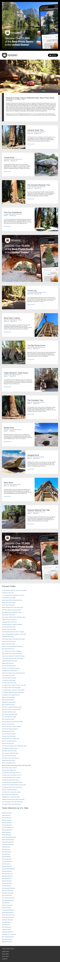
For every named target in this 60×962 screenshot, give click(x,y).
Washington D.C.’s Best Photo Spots (11, 797)
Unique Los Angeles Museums (9, 789)
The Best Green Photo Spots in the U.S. (12, 775)
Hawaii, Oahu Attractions (8, 844)
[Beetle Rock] (46, 434)
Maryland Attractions (7, 866)
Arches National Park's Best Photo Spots (12, 600)
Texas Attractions (6, 922)
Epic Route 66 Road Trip (8, 648)
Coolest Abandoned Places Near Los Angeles (13, 631)
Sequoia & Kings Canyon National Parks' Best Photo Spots (16, 765)
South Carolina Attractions (8, 915)
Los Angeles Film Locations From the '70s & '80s (14, 685)
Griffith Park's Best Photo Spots (9, 660)
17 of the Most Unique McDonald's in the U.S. (13, 595)
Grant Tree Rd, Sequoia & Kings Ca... (36, 131)
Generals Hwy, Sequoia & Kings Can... (13, 159)
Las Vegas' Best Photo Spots (9, 682)
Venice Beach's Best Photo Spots (10, 794)
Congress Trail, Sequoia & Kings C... (36, 402)
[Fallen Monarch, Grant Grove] (46, 379)
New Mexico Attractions (7, 893)
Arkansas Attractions (7, 820)
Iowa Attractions (6, 854)
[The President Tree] (13, 407)
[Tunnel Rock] (46, 164)
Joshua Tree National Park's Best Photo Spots (13, 673)
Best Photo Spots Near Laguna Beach (11, 609)
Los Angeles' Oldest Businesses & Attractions (13, 692)
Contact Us (4, 958)
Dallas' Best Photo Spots (8, 636)
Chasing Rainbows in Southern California (12, 624)
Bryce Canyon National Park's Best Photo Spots (13, 617)
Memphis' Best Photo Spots (9, 702)
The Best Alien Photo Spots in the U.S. (11, 772)
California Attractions (7, 822)
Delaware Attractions (7, 830)
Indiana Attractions (6, 851)
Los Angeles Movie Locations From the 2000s (13, 690)
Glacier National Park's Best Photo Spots (12, 653)
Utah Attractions (6, 924)
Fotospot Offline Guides (19, 99)
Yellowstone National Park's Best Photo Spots (13, 799)
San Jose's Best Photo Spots (9, 755)
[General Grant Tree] (13, 137)
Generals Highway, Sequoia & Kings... (36, 186)
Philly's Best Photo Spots (8, 731)
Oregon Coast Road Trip (8, 724)
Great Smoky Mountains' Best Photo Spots (12, 658)
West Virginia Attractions (8, 936)
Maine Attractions (6, 864)
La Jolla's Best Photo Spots (8, 680)
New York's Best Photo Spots (9, 716)
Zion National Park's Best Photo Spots (11, 804)
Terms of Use (5, 956)
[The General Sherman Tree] (13, 191)
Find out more (30, 144)
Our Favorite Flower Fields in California (11, 726)
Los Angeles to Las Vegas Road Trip (11, 695)
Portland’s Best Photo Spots (9, 736)
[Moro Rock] (46, 489)
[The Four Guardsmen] (46, 219)
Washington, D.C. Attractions (9, 934)
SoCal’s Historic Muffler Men (9, 770)
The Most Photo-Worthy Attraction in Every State (14, 784)
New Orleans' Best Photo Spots (9, 714)
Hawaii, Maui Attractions (8, 842)
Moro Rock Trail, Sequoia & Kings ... (36, 457)
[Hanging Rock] (13, 462)
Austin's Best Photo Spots (8, 605)
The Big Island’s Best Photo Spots (10, 780)
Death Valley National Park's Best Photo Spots (13, 639)
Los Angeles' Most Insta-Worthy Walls (11, 687)
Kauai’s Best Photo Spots (8, 675)
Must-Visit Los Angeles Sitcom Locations (12, 707)
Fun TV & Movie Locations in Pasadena (11, 651)
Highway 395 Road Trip (8, 663)
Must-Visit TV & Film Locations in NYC (11, 709)
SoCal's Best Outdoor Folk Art (9, 767)
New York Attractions (7, 895)
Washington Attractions (7, 932)
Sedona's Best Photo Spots (8, 763)
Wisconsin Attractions (7, 939)
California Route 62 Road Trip (9, 619)
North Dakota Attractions (8, 900)
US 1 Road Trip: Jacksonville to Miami (11, 792)
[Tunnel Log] (13, 297)
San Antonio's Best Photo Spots (10, 748)
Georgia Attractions (6, 834)
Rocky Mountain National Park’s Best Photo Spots (14, 746)
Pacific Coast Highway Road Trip (10, 729)
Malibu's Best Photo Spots (8, 697)
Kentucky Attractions (7, 859)
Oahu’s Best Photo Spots (8, 719)
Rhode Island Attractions (8, 912)
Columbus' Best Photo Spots (9, 629)
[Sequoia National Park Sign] (13, 516)
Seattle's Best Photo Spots (8, 760)
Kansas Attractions (6, 856)
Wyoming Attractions (7, 941)
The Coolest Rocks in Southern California (12, 782)
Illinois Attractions (6, 849)
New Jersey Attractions (7, 890)
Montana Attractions (7, 881)
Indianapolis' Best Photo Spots (9, 670)
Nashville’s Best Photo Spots (9, 712)
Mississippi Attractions (7, 876)
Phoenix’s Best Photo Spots (9, 733)
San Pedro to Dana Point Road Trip (10, 758)
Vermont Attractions (7, 927)
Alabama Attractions (7, 813)
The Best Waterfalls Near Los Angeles (11, 777)
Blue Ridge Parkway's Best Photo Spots (11, 612)
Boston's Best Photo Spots (8, 614)
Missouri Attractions (7, 878)
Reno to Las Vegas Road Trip (9, 741)
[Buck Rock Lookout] (46, 324)
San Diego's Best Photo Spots (9, 750)
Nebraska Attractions (7, 883)
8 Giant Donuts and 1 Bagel (9, 597)
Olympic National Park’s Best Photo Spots (12, 721)
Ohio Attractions (6, 902)
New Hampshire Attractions (8, 888)
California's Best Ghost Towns (9, 622)
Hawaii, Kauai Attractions (8, 839)
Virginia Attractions (6, 929)
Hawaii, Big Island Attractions (9, 837)
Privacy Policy (5, 954)
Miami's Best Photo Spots (8, 704)
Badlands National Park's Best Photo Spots (12, 607)
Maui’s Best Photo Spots (8, 699)
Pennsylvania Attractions (8, 910)
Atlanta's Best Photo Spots (8, 602)
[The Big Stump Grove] (13, 352)
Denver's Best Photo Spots (8, 641)
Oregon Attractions (6, 907)
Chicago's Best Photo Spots (9, 626)
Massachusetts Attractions (8, 868)
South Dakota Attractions (8, 917)
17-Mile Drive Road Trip (8, 592)
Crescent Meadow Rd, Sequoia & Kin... (37, 292)
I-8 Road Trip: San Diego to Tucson (10, 668)
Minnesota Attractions (7, 873)
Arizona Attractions (6, 817)
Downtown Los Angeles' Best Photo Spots (12, 646)
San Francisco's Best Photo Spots (10, 753)
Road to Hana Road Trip (8, 743)
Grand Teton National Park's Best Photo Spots (13, 656)
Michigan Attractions (7, 871)
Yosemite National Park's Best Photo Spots (12, 801)
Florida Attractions (6, 832)
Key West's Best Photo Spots (9, 678)
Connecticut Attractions (7, 827)
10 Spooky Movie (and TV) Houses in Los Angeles (14, 590)
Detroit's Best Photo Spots (8, 643)
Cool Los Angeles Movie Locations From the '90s (14, 634)
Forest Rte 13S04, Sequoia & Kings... (13, 319)
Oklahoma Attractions (7, 905)
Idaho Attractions (6, 847)
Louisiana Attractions (7, 861)
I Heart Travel (5, 951)
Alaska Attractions (6, 815)
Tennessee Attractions (7, 919)
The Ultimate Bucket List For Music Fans (12, 787)
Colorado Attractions (7, 825)
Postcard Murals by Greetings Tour (10, 738)
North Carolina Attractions (8, 898)
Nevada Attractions (6, 885)
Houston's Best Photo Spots (9, 665)
